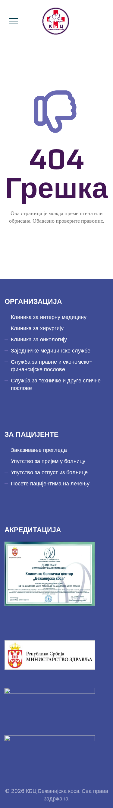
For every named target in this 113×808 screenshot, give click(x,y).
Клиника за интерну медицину (48, 317)
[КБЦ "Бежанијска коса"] (55, 21)
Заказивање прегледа (39, 450)
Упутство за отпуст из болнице (49, 472)
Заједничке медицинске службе (50, 350)
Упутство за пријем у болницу (48, 461)
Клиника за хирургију (37, 328)
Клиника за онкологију (39, 339)
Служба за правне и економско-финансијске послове (51, 365)
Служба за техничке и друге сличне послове (56, 384)
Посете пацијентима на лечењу (50, 483)
